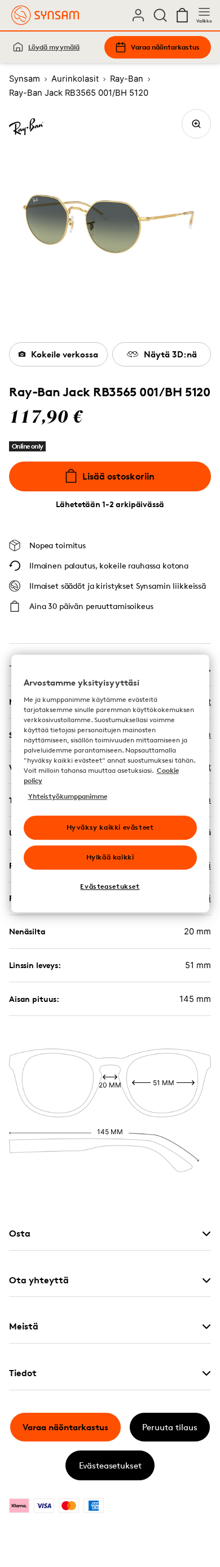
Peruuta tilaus (169, 1427)
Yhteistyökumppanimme (67, 796)
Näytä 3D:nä (170, 354)
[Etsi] (160, 15)
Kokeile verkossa (64, 354)
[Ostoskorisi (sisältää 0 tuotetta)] (182, 15)
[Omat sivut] (138, 15)
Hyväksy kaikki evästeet (110, 827)
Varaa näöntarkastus (165, 47)
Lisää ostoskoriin (118, 476)
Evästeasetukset (110, 1465)
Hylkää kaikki (110, 857)
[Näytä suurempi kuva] (196, 123)
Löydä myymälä (54, 47)
